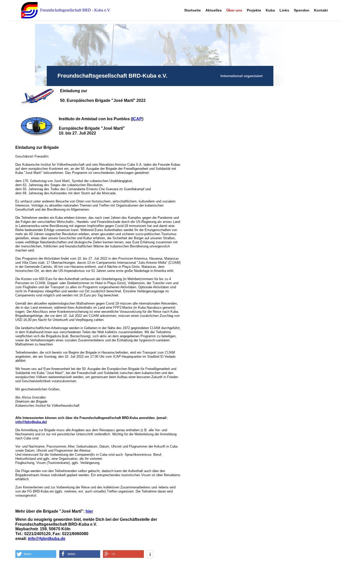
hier (89, 511)
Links (284, 10)
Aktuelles (213, 10)
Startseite (192, 10)
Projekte (254, 10)
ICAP (137, 119)
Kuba (270, 10)
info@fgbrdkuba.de (30, 422)
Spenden (301, 10)
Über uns (234, 10)
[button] (35, 554)
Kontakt (321, 10)
